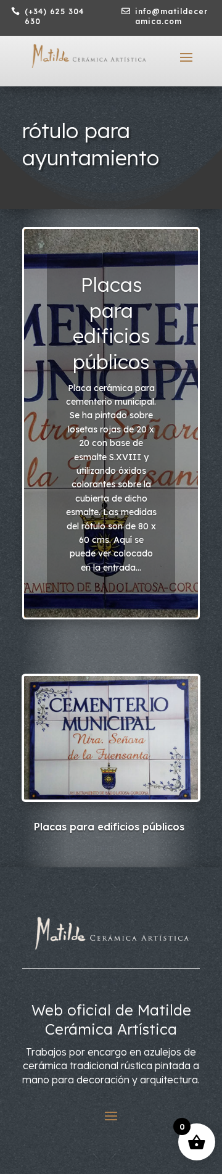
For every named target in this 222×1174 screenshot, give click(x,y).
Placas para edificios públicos (111, 323)
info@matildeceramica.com (171, 16)
